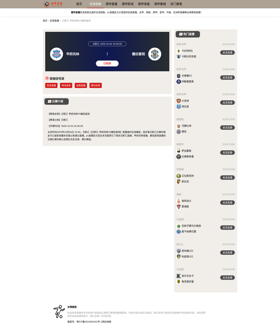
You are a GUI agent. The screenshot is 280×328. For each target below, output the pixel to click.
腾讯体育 (95, 85)
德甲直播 (111, 4)
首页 (79, 4)
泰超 (178, 194)
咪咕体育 (66, 85)
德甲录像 (144, 4)
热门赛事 (176, 4)
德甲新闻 (128, 4)
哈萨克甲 (181, 44)
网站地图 (106, 321)
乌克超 (180, 269)
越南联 (180, 119)
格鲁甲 (180, 144)
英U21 (179, 244)
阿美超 (180, 169)
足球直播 (95, 4)
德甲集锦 (160, 4)
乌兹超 (180, 219)
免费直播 (80, 85)
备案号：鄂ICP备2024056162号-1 (84, 321)
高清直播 (51, 85)
